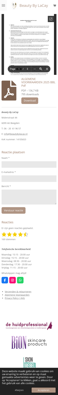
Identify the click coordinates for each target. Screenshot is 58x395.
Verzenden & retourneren (18, 291)
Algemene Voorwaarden (17, 294)
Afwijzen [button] (19, 390)
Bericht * (6, 186)
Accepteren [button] (43, 390)
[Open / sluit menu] (3, 5)
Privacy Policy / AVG (15, 298)
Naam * (6, 157)
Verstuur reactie (13, 210)
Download (30, 100)
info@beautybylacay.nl (16, 133)
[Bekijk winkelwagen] (54, 5)
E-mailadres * (9, 172)
